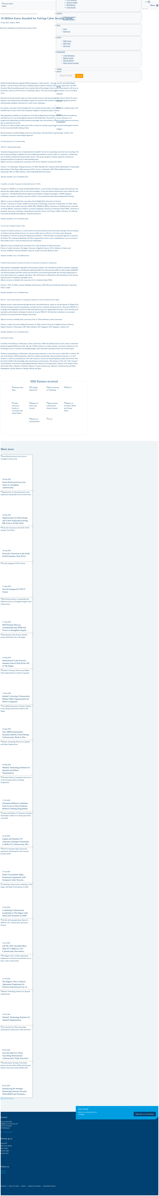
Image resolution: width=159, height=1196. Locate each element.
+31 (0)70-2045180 (7, 1132)
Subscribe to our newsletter (145, 1114)
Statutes (23, 1186)
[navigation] (154, 5)
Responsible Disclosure (49, 1186)
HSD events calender (6, 1145)
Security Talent (5, 1153)
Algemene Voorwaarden (34, 1186)
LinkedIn (3, 1171)
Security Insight (5, 1150)
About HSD (4, 1143)
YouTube (3, 1173)
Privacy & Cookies (14, 1186)
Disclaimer (3, 1186)
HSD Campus (4, 1148)
